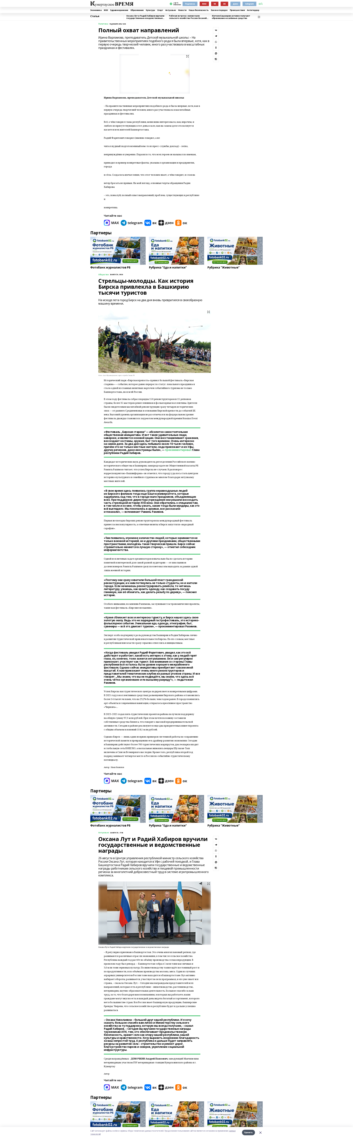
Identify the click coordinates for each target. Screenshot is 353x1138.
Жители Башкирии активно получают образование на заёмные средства (231, 17)
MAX (204, 3)
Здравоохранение (119, 10)
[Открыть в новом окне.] (111, 223)
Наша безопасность (199, 10)
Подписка (190, 3)
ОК (224, 3)
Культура (150, 10)
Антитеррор (253, 10)
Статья (94, 16)
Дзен (235, 3)
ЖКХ (106, 10)
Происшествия (237, 10)
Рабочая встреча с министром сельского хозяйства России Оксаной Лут (188, 17)
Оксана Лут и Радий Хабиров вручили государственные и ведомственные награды (145, 17)
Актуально (170, 10)
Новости (182, 10)
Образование (137, 10)
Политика (103, 24)
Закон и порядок (219, 10)
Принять (248, 1132)
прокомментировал (178, 450)
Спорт (160, 10)
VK (215, 3)
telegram (249, 3)
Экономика (95, 10)
